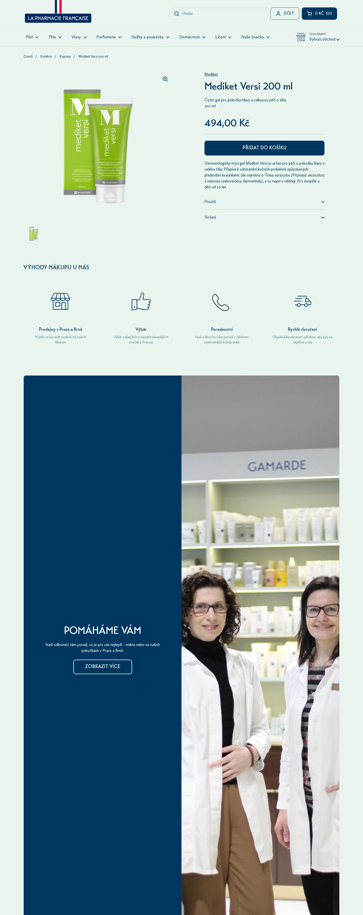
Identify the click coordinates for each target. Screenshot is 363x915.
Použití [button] (210, 201)
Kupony (65, 56)
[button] (318, 37)
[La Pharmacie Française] (57, 12)
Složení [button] (210, 217)
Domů (28, 56)
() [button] (326, 15)
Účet (289, 14)
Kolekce (46, 56)
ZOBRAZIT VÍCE (102, 667)
